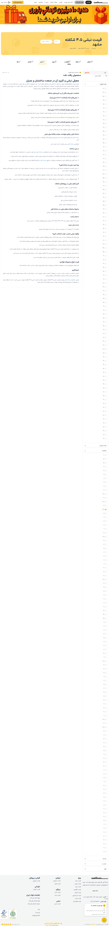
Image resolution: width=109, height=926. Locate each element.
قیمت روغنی (78, 884)
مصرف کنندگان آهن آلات (34, 904)
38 (103, 174)
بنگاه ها (87, 3)
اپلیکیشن (41, 2)
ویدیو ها (38, 912)
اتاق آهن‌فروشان (36, 915)
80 (103, 116)
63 (103, 193)
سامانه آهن (76, 138)
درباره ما (46, 2)
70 (103, 112)
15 (103, 463)
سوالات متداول (53, 2)
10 (103, 455)
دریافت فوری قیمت (17, 2)
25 (103, 123)
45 (103, 143)
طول (105, 869)
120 (103, 92)
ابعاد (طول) (103, 84)
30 (103, 127)
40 (103, 100)
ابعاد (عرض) (103, 446)
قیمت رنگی (78, 887)
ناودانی (32, 265)
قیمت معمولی (56, 881)
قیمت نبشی (57, 904)
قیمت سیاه (78, 881)
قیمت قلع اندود (77, 901)
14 (103, 614)
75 (103, 201)
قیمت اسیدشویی (76, 895)
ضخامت (104, 451)
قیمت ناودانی (36, 889)
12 (103, 459)
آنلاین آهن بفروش (68, 2)
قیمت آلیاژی (78, 893)
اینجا (58, 144)
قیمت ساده (57, 895)
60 (103, 108)
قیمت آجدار (78, 898)
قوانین (60, 2)
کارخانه (104, 859)
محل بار (104, 864)
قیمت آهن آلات (79, 3)
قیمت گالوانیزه (77, 890)
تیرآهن (37, 265)
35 (103, 131)
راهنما (35, 2)
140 (103, 248)
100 (103, 89)
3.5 (103, 502)
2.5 (103, 349)
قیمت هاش (57, 884)
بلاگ (39, 910)
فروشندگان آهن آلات (35, 898)
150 (103, 96)
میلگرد (28, 265)
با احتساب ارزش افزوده (73, 72)
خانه (99, 48)
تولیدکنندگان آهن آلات (34, 901)
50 (103, 104)
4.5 (103, 509)
